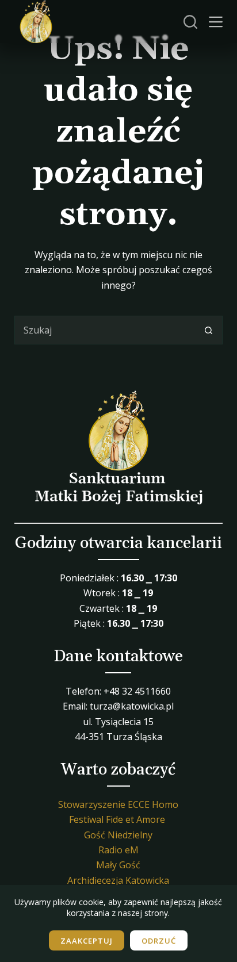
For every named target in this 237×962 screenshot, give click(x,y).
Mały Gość (118, 864)
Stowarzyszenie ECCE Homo (118, 804)
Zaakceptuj (86, 941)
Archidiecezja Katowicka (118, 880)
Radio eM (118, 850)
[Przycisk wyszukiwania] (208, 330)
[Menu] (216, 22)
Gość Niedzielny (118, 835)
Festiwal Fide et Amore (117, 819)
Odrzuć (159, 941)
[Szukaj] (190, 22)
